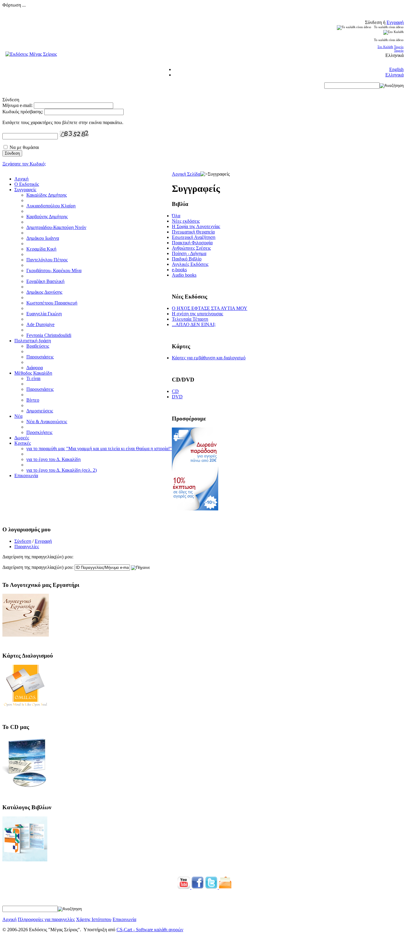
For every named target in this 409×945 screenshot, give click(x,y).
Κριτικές (22, 443)
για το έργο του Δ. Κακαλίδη (53, 459)
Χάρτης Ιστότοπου (93, 919)
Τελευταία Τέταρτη (190, 319)
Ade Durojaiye (40, 324)
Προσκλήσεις (39, 432)
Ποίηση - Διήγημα (189, 253)
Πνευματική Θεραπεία (193, 231)
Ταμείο (399, 47)
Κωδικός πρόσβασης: (22, 111)
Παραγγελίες (26, 546)
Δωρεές (21, 437)
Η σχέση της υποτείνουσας (197, 313)
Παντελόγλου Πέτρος (47, 259)
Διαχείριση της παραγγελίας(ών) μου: (37, 567)
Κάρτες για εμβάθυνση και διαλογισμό (209, 357)
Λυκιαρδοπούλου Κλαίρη (50, 205)
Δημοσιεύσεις (39, 410)
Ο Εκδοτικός (26, 184)
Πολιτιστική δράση (32, 340)
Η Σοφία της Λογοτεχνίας (196, 226)
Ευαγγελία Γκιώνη (44, 313)
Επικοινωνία (26, 475)
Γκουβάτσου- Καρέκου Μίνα (53, 270)
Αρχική (21, 178)
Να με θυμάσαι (24, 147)
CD (175, 391)
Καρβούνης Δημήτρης (47, 216)
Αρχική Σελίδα (186, 174)
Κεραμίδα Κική (41, 248)
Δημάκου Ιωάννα (42, 238)
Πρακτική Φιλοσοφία (192, 242)
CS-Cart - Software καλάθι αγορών (149, 929)
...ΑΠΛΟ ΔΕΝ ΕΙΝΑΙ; (194, 324)
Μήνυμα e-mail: (17, 105)
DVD (177, 396)
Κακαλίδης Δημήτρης (46, 195)
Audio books (184, 275)
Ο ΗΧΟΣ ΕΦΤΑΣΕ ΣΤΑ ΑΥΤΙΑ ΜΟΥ (209, 308)
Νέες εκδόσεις (186, 221)
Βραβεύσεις (37, 346)
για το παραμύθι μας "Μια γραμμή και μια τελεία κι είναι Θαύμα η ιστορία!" (99, 448)
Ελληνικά (394, 74)
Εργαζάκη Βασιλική (45, 281)
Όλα (176, 215)
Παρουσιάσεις (40, 356)
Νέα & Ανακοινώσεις (46, 421)
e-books (179, 269)
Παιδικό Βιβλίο (187, 258)
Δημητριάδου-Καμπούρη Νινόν (56, 227)
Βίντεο (32, 400)
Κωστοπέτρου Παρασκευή (51, 302)
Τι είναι (33, 378)
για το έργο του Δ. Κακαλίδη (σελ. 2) (61, 470)
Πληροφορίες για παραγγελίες (46, 919)
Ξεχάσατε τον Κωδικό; (24, 163)
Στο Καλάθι (385, 47)
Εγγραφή (395, 22)
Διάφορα (34, 367)
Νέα (18, 416)
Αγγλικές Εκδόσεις (190, 264)
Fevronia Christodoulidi (48, 335)
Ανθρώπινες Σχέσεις (191, 248)
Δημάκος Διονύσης (44, 292)
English (396, 69)
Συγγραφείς (25, 189)
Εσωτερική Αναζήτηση (193, 237)
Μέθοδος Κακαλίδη (33, 373)
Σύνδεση (22, 541)
